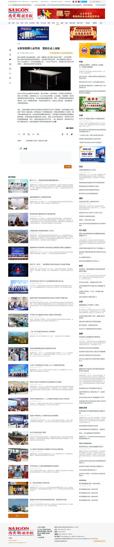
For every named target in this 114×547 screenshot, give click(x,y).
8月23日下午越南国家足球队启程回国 (90, 329)
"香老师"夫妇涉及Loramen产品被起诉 (90, 142)
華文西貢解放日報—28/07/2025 (88, 496)
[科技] (10, 83)
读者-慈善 (72, 23)
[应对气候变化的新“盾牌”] (18, 438)
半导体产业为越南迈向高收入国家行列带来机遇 (45, 315)
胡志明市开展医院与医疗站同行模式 (89, 355)
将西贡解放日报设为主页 (99, 541)
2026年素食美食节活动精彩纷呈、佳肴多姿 (92, 429)
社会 (17, 23)
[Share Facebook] (10, 55)
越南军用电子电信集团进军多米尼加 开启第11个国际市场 (48, 298)
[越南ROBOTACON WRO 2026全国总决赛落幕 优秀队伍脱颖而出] (18, 253)
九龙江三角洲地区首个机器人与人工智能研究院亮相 (47, 365)
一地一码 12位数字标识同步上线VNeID (42, 331)
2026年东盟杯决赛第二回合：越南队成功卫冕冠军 (92, 317)
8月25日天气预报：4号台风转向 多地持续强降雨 (92, 474)
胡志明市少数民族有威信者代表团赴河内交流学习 (92, 253)
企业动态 (32, 23)
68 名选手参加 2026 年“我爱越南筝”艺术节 (91, 397)
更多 (17, 516)
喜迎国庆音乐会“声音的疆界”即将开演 (90, 388)
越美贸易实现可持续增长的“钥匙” (89, 186)
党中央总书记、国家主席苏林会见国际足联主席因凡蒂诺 (92, 77)
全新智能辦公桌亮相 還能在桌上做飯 (36, 140)
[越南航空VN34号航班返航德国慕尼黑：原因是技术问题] (18, 505)
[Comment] (10, 78)
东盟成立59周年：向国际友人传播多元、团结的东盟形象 (91, 66)
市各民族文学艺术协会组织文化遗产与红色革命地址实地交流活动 (92, 402)
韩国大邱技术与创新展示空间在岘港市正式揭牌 (45, 382)
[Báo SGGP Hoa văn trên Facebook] (73, 2)
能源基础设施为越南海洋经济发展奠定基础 (91, 182)
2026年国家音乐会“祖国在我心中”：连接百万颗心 (92, 393)
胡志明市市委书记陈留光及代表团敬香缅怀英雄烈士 (92, 462)
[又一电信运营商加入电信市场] (18, 488)
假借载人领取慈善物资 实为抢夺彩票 (90, 139)
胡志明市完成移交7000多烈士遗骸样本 (90, 466)
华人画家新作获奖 (84, 257)
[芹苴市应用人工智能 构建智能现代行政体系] (18, 471)
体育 (53, 23)
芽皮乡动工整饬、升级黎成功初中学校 (90, 282)
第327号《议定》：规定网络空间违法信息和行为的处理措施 (50, 264)
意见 (101, 23)
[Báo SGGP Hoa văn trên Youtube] (76, 2)
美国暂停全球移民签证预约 (87, 216)
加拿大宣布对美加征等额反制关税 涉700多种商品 (92, 224)
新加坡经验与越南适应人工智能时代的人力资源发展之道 (92, 86)
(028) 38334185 (13, 540)
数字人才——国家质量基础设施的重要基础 (44, 180)
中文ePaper (68, 1)
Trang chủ (9, 23)
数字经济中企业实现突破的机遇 (88, 193)
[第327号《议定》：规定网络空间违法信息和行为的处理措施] (18, 270)
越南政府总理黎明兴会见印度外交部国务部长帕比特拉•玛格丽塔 (92, 92)
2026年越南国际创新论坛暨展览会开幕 (43, 348)
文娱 (66, 23)
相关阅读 (12, 177)
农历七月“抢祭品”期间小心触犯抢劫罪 (92, 119)
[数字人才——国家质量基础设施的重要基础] (18, 186)
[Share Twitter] (10, 59)
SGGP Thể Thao (45, 1)
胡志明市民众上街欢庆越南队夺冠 (90, 446)
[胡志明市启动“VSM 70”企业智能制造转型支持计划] (18, 287)
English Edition (34, 1)
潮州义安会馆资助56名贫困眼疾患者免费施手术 (92, 234)
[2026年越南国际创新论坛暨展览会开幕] (18, 354)
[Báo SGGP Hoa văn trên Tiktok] (79, 2)
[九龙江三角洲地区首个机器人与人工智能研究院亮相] (18, 371)
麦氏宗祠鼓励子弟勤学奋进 (87, 297)
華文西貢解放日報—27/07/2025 (88, 500)
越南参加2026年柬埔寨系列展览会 (89, 190)
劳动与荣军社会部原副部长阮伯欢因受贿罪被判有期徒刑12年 (92, 130)
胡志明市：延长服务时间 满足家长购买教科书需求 (92, 270)
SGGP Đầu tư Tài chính (56, 1)
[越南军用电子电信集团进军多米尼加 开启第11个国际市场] (18, 303)
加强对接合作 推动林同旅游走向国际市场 (92, 412)
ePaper (82, 480)
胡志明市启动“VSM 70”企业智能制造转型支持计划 (46, 281)
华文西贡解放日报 (20, 14)
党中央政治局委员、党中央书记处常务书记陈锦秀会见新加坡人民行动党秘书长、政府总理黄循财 (38, 5)
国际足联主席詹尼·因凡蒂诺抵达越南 (90, 321)
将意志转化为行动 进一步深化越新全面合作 (92, 82)
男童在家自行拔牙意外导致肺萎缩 (89, 348)
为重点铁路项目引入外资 (87, 170)
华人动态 (43, 23)
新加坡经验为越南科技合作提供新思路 (42, 214)
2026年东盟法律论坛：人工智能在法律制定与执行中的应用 (49, 399)
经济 (26, 23)
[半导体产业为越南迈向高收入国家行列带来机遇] (18, 320)
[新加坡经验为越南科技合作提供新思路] (18, 219)
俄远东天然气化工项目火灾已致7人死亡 (91, 212)
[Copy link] (10, 73)
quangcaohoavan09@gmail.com (17, 542)
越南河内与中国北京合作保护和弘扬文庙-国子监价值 (92, 370)
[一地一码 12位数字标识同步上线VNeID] (18, 337)
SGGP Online (25, 1)
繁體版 (95, 23)
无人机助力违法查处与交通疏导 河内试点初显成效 (46, 449)
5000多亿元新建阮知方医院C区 (89, 337)
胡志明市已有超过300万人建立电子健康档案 (92, 351)
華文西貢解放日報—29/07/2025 (88, 493)
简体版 (88, 23)
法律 (22, 23)
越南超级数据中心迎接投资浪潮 (40, 197)
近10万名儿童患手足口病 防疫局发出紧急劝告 (92, 360)
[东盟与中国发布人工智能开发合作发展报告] (18, 421)
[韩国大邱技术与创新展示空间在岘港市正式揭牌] (18, 387)
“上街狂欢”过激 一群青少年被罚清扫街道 (91, 135)
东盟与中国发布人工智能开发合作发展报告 (44, 415)
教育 (49, 23)
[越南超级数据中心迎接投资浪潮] (18, 202)
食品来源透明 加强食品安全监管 (88, 426)
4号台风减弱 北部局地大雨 (87, 470)
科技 (57, 23)
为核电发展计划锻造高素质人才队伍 (42, 231)
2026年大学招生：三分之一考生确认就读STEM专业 (91, 292)
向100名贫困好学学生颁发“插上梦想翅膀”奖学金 (92, 287)
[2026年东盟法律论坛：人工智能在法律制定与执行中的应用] (18, 404)
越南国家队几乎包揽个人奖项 (89, 305)
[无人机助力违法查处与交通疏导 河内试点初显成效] (18, 455)
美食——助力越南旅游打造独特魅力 (89, 433)
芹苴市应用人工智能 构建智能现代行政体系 (44, 466)
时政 (13, 23)
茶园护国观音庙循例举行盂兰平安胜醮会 (91, 248)
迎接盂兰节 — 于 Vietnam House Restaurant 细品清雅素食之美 (92, 437)
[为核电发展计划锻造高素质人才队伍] (18, 236)
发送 (69, 166)
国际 (37, 23)
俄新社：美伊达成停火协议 (87, 220)
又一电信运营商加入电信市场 (39, 483)
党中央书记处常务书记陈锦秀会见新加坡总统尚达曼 (85, 5)
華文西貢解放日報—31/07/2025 (89, 483)
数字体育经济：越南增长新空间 (88, 325)
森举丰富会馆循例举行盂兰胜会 (88, 261)
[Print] (10, 69)
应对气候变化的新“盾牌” (38, 432)
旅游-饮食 (80, 23)
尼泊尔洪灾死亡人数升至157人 (89, 201)
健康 (62, 23)
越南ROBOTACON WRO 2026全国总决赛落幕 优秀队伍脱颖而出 (50, 247)
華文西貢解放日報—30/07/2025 (88, 489)
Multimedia (85, 443)
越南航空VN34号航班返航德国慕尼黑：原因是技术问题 (48, 500)
